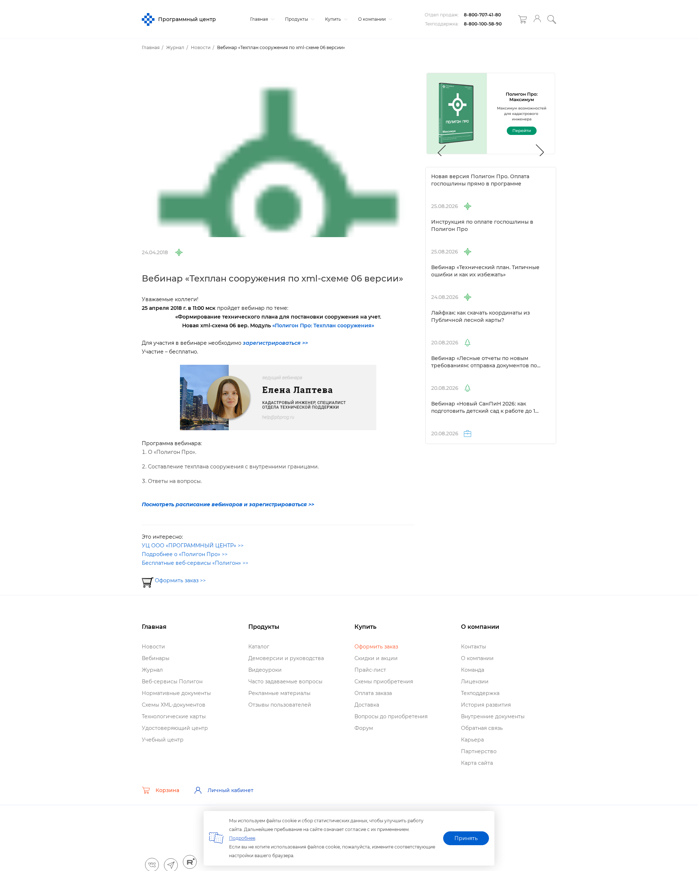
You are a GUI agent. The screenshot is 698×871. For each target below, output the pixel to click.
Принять (466, 838)
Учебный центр (163, 739)
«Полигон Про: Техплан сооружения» (323, 325)
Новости (153, 646)
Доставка (366, 705)
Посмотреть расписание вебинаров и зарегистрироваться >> (228, 504)
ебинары (155, 658)
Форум (363, 728)
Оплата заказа (373, 693)
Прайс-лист (370, 670)
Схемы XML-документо (173, 705)
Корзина (167, 790)
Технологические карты (174, 716)
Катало (258, 646)
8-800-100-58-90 (483, 24)
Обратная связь (482, 728)
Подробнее (242, 838)
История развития (486, 705)
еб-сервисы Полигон (172, 681)
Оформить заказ (376, 646)
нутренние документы (493, 716)
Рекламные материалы (279, 693)
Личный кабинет (230, 790)
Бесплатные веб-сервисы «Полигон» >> (195, 563)
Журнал (152, 670)
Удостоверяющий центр (175, 728)
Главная (259, 19)
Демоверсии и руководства (286, 658)
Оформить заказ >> (180, 580)
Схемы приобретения (383, 681)
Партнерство (479, 751)
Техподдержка (480, 693)
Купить (333, 19)
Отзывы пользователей (279, 705)
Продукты (297, 19)
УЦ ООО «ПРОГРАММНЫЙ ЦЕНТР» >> (193, 545)
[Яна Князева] (278, 397)
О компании (372, 19)
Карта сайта (477, 763)
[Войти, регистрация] (537, 19)
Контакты (473, 646)
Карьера (472, 739)
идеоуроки (265, 670)
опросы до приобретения (391, 716)
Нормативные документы (176, 693)
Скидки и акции (376, 658)
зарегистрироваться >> (275, 343)
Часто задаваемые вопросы (285, 681)
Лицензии (475, 681)
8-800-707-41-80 (482, 14)
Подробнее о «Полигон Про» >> (185, 554)
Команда (472, 670)
